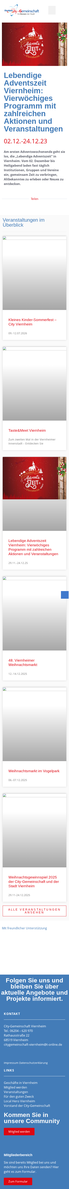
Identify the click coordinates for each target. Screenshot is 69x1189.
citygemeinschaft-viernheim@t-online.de (33, 1044)
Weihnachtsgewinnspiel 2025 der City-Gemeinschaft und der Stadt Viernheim (33, 881)
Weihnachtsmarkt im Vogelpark (34, 771)
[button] (52, 10)
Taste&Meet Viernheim (27, 430)
